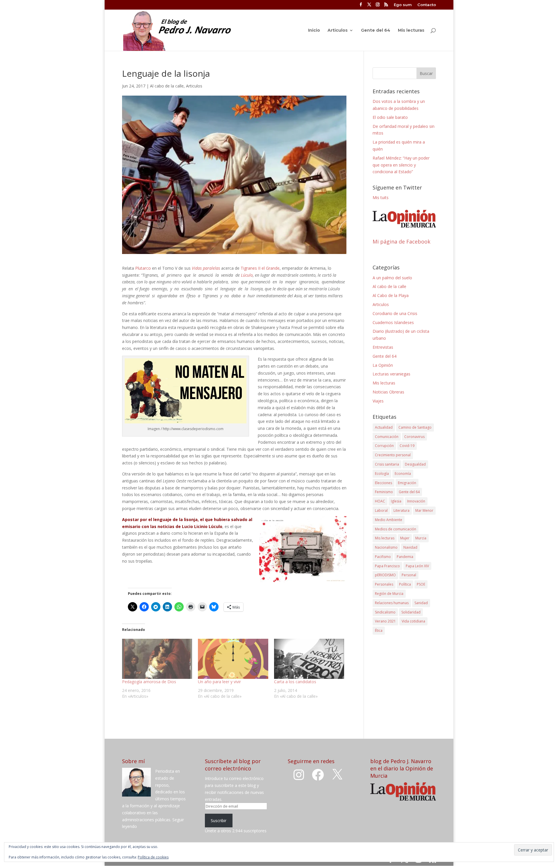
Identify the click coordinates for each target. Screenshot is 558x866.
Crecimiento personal (393, 454)
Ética (378, 630)
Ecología (382, 473)
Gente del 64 (375, 30)
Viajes (378, 401)
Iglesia (396, 501)
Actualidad (384, 427)
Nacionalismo (386, 547)
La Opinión (383, 365)
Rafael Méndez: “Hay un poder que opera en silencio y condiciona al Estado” (401, 165)
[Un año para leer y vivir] (233, 659)
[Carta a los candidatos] (309, 659)
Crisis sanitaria (387, 464)
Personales (384, 584)
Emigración (407, 482)
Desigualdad (415, 464)
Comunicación (386, 436)
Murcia (420, 538)
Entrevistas (383, 347)
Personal (409, 574)
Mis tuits (381, 197)
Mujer (404, 538)
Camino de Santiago (415, 427)
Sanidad (421, 602)
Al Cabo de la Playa (391, 295)
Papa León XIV (417, 565)
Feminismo (384, 491)
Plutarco (143, 268)
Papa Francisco (387, 565)
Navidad (410, 547)
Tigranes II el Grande (260, 268)
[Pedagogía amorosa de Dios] (157, 659)
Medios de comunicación (395, 529)
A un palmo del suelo (392, 277)
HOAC (380, 501)
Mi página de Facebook (401, 241)
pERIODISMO (385, 574)
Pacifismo (383, 556)
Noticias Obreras (388, 392)
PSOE (421, 584)
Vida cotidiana (413, 621)
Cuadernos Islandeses (393, 322)
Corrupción (384, 445)
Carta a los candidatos (295, 681)
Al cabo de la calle (167, 86)
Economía (403, 473)
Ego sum (403, 5)
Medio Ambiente (388, 519)
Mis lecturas (411, 30)
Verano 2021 (385, 621)
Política (405, 584)
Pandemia (405, 556)
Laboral (381, 510)
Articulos (338, 30)
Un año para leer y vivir (219, 681)
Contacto (426, 5)
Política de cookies (153, 857)
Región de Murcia (389, 593)
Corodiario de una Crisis (395, 313)
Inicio (314, 30)
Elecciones (383, 482)
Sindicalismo (385, 612)
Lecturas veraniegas (391, 374)
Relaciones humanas (392, 602)
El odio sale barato (390, 117)
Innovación (416, 501)
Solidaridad (411, 612)
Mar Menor (424, 510)
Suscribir (218, 820)
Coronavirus (414, 436)
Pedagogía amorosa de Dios (149, 681)
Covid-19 (407, 445)
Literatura (401, 510)
